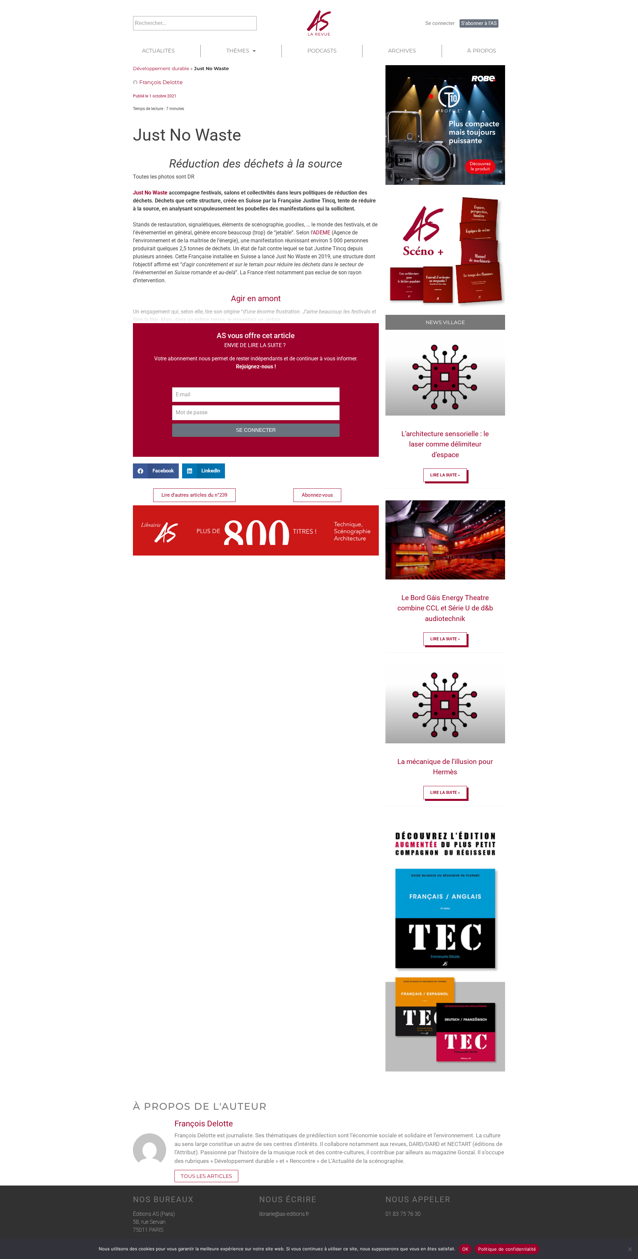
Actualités (158, 51)
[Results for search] (195, 34)
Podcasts (322, 51)
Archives (402, 51)
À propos (481, 51)
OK (465, 1249)
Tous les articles (206, 1176)
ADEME (321, 232)
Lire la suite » (445, 475)
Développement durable (161, 68)
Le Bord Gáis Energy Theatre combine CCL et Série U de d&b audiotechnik (445, 608)
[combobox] (195, 23)
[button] (156, 470)
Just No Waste (150, 192)
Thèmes (237, 51)
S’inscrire (182, 444)
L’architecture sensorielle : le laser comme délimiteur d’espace (445, 444)
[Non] (629, 1249)
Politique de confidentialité (507, 1249)
